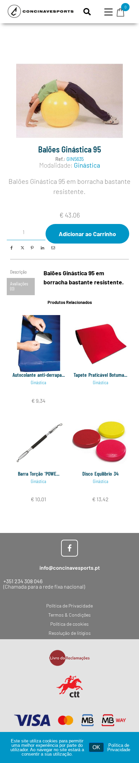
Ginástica (87, 165)
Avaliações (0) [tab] (19, 286)
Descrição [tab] (18, 272)
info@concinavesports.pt (69, 567)
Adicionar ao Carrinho (87, 233)
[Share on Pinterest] (32, 248)
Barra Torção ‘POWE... (38, 473)
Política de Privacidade (118, 747)
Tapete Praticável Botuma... (100, 374)
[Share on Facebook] (12, 248)
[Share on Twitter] (22, 248)
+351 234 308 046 (23, 581)
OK (96, 747)
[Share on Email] (52, 248)
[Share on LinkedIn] (42, 248)
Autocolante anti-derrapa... (38, 374)
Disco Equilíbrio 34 (100, 473)
